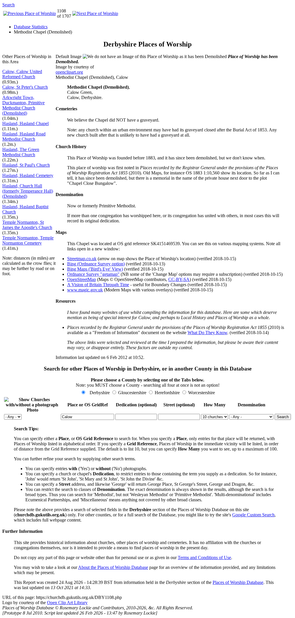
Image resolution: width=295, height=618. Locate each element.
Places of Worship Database (238, 582)
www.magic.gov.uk (85, 289)
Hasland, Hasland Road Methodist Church (24, 136)
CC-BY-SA (179, 279)
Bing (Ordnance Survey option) (96, 263)
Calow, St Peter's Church (25, 87)
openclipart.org (69, 72)
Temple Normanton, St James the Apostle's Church (27, 225)
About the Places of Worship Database (113, 567)
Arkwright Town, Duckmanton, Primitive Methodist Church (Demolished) (23, 105)
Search (8, 4)
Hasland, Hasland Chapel (25, 123)
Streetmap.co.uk (82, 258)
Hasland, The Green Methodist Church (20, 152)
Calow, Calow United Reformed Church (22, 74)
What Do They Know (207, 332)
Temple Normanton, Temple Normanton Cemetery (28, 240)
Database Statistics (31, 26)
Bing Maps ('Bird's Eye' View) (95, 269)
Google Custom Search (253, 514)
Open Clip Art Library (67, 602)
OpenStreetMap (81, 279)
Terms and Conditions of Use (204, 557)
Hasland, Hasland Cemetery (27, 175)
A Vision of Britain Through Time (98, 284)
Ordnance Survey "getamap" (93, 274)
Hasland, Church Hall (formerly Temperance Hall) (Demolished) (27, 191)
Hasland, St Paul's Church (26, 165)
